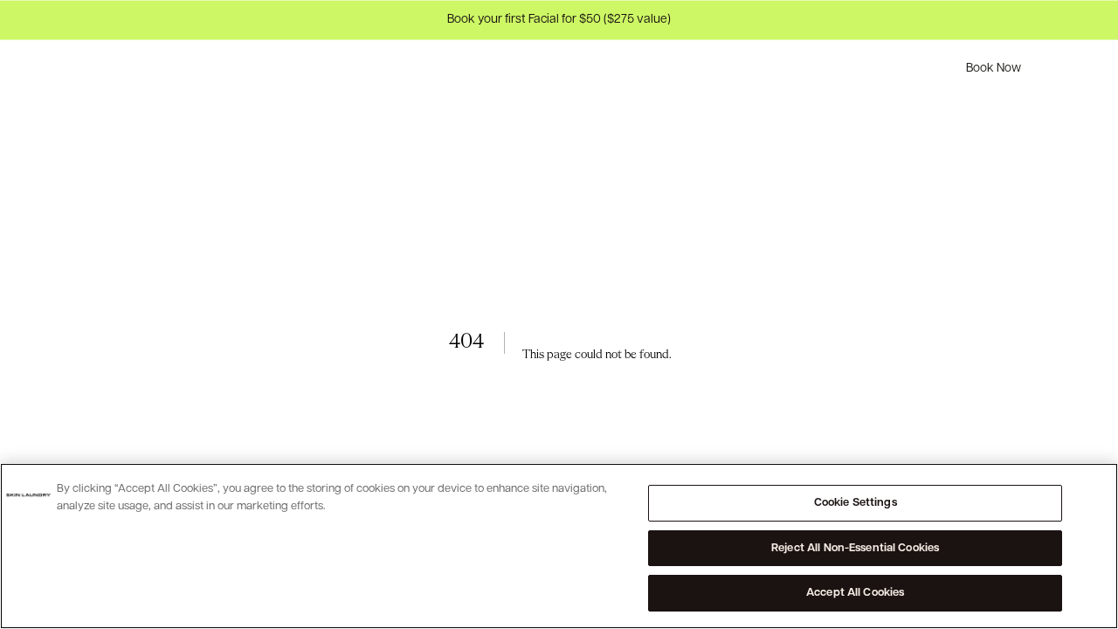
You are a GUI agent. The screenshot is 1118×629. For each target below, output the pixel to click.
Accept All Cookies (855, 592)
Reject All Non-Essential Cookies (855, 548)
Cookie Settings (855, 502)
